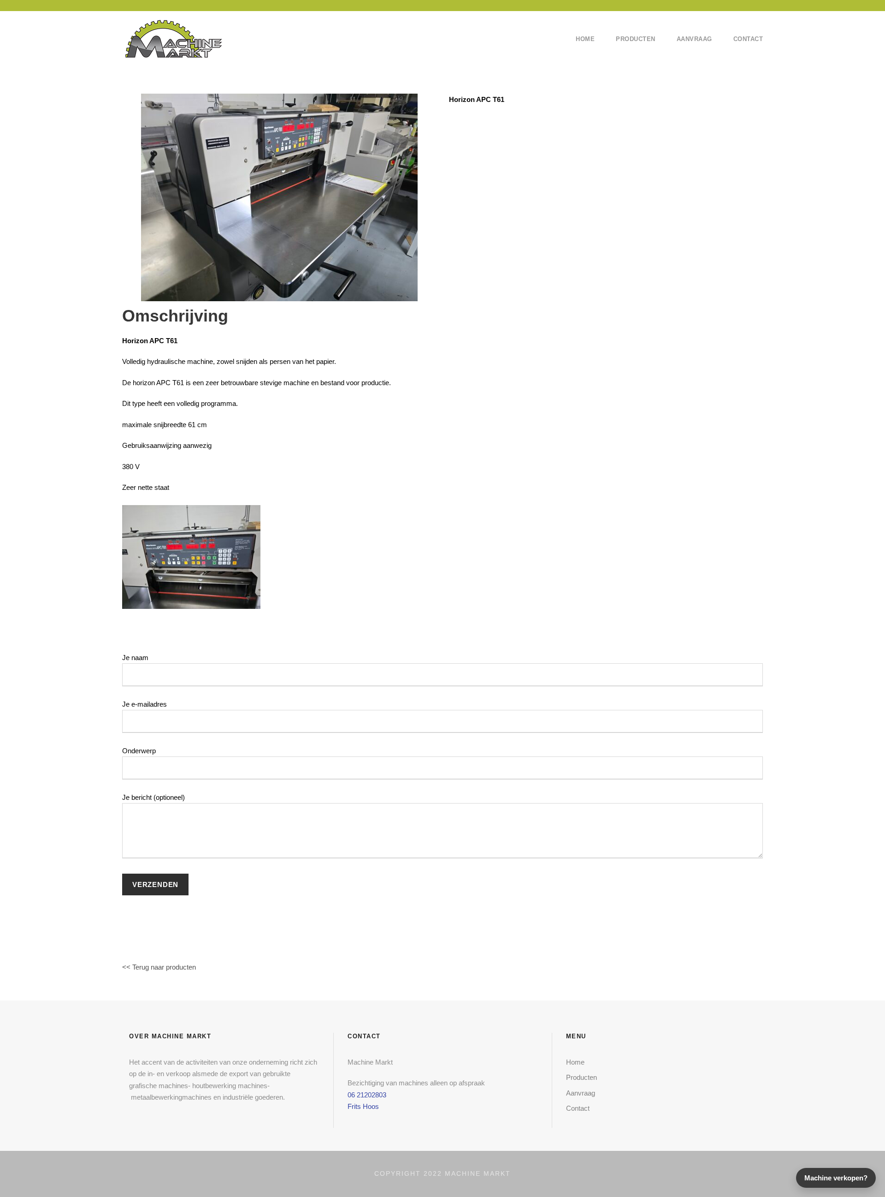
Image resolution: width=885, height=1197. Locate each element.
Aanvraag (694, 39)
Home (585, 39)
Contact (748, 39)
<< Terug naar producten (159, 967)
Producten (635, 39)
